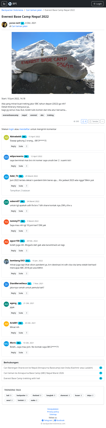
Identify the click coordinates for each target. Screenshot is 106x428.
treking (50, 115)
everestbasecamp (10, 115)
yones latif (14, 23)
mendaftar (24, 129)
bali (8, 395)
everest (33, 115)
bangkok (51, 395)
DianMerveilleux (18, 283)
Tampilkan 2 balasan (20, 190)
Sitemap (53, 414)
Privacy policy (53, 411)
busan (78, 395)
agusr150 (14, 240)
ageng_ (13, 303)
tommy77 (15, 221)
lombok (21, 400)
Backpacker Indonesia (12, 10)
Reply (13, 146)
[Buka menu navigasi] (4, 3)
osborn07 (15, 201)
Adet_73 (14, 176)
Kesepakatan (53, 409)
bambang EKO (17, 260)
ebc (42, 115)
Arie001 (14, 322)
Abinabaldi (15, 136)
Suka (21, 146)
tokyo (90, 395)
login (11, 129)
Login (99, 3)
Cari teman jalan (34, 10)
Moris (13, 342)
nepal (24, 115)
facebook (60, 420)
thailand (37, 395)
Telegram (48, 420)
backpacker (22, 395)
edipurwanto (16, 156)
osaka (34, 400)
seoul (9, 400)
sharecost (65, 395)
